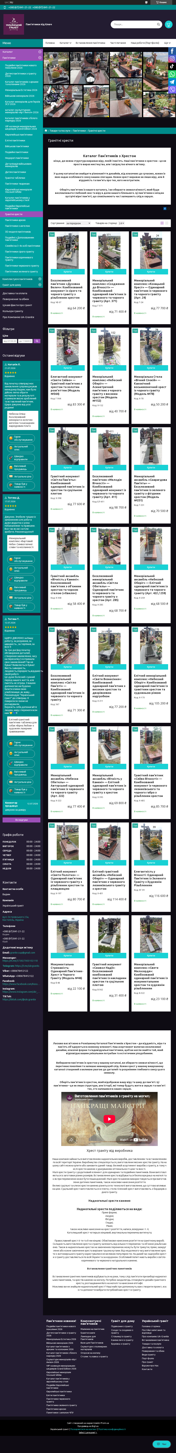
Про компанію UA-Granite (155, 1336)
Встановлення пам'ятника (90, 43)
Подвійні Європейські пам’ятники (17, 207)
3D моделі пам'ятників (18, 231)
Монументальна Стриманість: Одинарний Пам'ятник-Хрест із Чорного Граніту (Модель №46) (67, 971)
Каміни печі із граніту (122, 1340)
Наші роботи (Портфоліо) (145, 43)
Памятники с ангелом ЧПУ (60, 1412)
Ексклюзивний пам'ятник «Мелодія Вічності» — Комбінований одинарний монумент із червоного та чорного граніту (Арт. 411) (109, 486)
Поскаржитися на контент (83, 1429)
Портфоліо (148, 1358)
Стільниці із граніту (121, 1336)
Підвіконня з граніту (122, 1326)
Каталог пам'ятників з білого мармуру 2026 (21, 119)
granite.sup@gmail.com (22, 952)
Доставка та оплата (15, 293)
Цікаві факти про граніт (17, 305)
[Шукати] (158, 24)
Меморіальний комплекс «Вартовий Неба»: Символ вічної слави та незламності (21, 543)
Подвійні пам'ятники (16, 152)
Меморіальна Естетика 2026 (21, 90)
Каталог (64, 43)
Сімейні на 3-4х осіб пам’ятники (22, 245)
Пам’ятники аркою (15, 220)
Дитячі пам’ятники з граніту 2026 (20, 74)
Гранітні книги (88, 1333)
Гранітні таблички (15, 178)
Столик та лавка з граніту (94, 1356)
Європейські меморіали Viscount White (18, 190)
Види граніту (148, 1354)
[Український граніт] (13, 24)
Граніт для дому (12, 285)
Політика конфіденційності (112, 1429)
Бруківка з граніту (120, 1344)
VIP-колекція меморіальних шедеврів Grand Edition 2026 (21, 127)
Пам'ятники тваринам (17, 183)
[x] (168, 209)
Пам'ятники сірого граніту (19, 251)
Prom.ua (105, 1423)
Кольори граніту (13, 311)
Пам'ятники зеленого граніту (21, 271)
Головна (50, 43)
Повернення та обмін (16, 299)
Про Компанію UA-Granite (18, 317)
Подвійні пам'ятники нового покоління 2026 (21, 66)
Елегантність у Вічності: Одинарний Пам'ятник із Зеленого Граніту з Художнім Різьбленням (150, 878)
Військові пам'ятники (17, 146)
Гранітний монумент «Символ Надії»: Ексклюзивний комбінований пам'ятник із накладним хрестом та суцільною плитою (109, 974)
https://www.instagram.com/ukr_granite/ (21, 991)
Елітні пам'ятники (15, 140)
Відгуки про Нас (150, 1365)
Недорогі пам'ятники (17, 158)
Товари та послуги (60, 130)
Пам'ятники (79, 130)
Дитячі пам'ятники (15, 172)
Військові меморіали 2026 (19, 96)
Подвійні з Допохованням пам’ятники (19, 238)
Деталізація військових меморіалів (18, 165)
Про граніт (147, 1362)
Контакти (147, 1369)
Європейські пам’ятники (18, 134)
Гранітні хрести (13, 214)
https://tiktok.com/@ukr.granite (19, 999)
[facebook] (164, 209)
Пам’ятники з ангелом (17, 226)
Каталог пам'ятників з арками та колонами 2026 (21, 83)
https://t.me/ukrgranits (27, 965)
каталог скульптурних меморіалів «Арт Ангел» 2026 (21, 111)
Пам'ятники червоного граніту (22, 265)
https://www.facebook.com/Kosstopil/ (21, 984)
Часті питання (118, 43)
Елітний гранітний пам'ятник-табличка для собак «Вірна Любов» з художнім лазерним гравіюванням (23, 725)
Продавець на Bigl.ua (88, 1426)
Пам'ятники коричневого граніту (19, 258)
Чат (164, 1444)
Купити (68, 271)
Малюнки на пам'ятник (92, 1329)
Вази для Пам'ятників (92, 1343)
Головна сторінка (151, 1326)
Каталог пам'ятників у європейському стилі (17, 199)
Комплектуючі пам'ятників (17, 279)
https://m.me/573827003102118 (20, 960)
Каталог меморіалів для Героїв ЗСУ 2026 (22, 102)
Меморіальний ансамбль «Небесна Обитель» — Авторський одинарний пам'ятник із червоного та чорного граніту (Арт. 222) (67, 785)
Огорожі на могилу (90, 1353)
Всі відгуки (21, 820)
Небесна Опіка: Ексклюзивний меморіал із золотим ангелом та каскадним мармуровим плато (21, 420)
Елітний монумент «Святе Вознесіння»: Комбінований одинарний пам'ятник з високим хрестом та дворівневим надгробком (108, 686)
